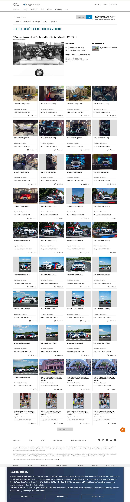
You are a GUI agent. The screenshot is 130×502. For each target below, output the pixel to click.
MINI (42, 440)
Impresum (44, 465)
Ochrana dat (79, 465)
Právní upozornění (61, 465)
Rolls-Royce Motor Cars (78, 440)
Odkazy (29, 465)
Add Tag (81, 17)
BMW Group (16, 440)
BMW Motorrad (57, 440)
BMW (31, 440)
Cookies (94, 465)
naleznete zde (57, 459)
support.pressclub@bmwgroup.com (105, 19)
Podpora (15, 465)
